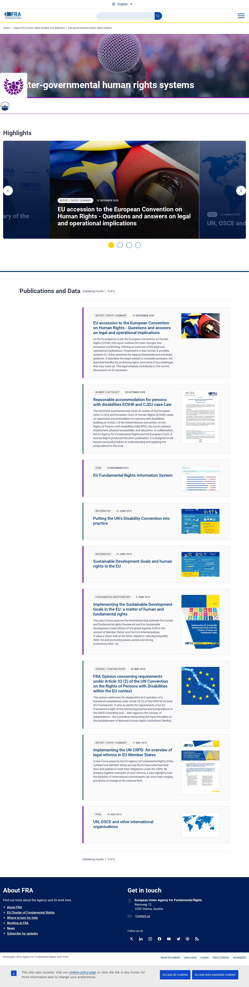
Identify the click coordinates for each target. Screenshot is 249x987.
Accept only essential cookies (215, 974)
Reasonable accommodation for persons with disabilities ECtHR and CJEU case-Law (132, 402)
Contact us (142, 916)
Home (6, 28)
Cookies (204, 957)
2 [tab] (120, 245)
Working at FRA (18, 923)
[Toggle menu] (241, 16)
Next (241, 190)
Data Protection (221, 957)
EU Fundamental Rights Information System (133, 475)
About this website (170, 957)
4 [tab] (138, 245)
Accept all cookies (175, 974)
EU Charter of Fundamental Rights (30, 912)
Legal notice (190, 957)
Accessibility (239, 957)
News (11, 928)
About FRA (14, 907)
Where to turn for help (22, 918)
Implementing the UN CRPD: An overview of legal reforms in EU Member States (132, 752)
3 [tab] (129, 245)
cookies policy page (82, 972)
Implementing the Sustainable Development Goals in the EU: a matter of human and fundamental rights (132, 609)
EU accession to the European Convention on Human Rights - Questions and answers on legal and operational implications (124, 216)
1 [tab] (111, 245)
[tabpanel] (124, 190)
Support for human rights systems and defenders (39, 28)
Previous (8, 190)
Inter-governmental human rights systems (90, 28)
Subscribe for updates (22, 933)
